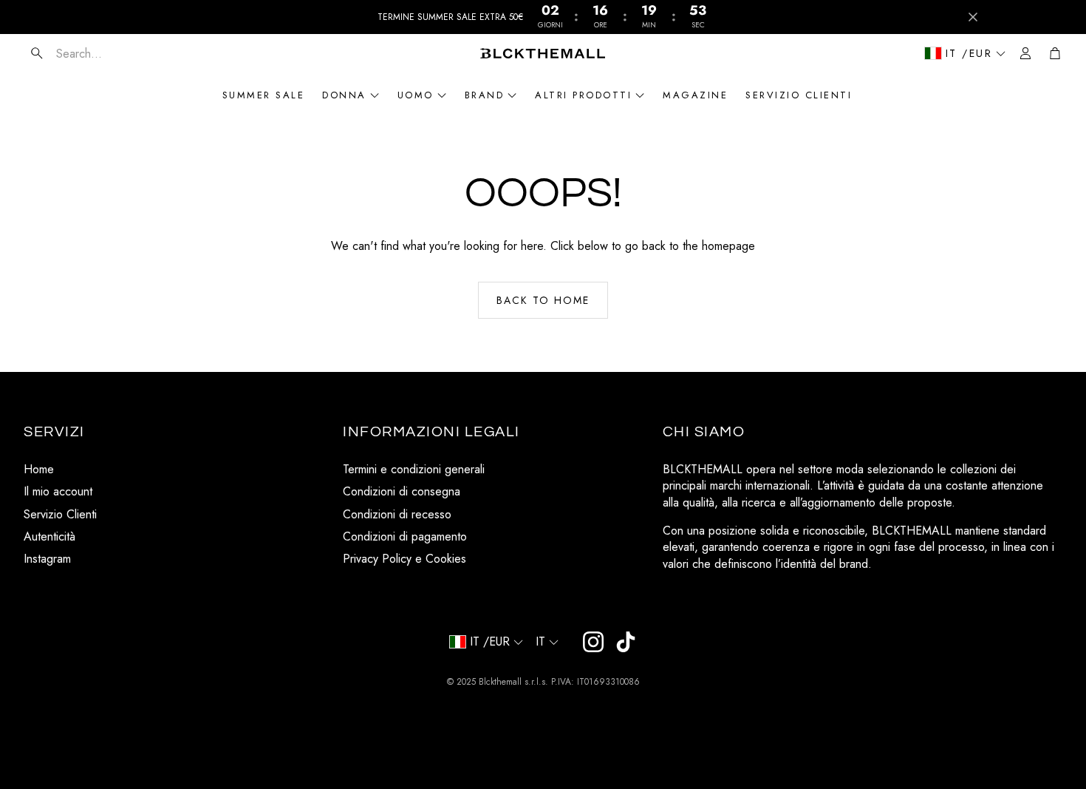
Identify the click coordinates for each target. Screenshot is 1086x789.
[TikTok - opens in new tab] (625, 641)
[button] (111, 53)
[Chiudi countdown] (973, 17)
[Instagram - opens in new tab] (593, 641)
